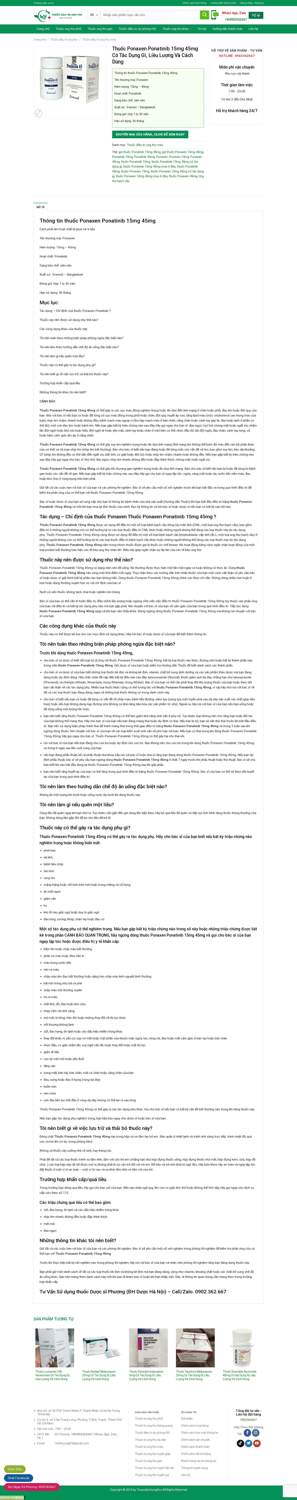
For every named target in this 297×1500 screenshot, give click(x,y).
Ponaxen (162, 157)
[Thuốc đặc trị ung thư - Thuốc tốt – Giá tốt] (58, 15)
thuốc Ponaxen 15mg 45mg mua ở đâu (141, 176)
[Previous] (34, 1362)
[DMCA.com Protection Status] (12, 1497)
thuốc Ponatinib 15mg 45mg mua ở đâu (149, 166)
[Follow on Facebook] (247, 1433)
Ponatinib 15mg (122, 157)
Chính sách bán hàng (194, 2)
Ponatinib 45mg (144, 157)
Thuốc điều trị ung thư (64, 39)
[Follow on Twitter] (248, 1443)
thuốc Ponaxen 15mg (135, 171)
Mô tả (40, 207)
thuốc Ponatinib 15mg (135, 161)
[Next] (263, 1362)
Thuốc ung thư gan (100, 29)
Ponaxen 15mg (179, 157)
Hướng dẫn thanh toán (223, 2)
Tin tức (202, 29)
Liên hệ (253, 29)
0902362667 (248, 1420)
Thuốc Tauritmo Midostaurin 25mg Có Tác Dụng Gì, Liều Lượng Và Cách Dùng (194, 1375)
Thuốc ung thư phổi (68, 29)
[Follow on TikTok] (240, 1443)
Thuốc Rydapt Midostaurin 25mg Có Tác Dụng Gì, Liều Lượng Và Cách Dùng (99, 1375)
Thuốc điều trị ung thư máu (99, 39)
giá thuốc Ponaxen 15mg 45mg (182, 152)
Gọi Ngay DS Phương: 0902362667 (32, 1487)
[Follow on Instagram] (255, 1433)
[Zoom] (38, 113)
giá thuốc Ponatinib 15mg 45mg (140, 152)
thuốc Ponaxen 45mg (183, 176)
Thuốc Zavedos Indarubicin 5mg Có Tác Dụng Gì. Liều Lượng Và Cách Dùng (146, 1375)
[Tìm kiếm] (204, 14)
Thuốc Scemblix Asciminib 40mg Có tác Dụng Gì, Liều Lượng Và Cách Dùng (239, 1375)
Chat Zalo (15, 1469)
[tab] (40, 207)
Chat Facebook (18, 1478)
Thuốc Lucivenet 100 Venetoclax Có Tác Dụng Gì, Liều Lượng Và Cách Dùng (52, 1375)
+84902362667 (236, 19)
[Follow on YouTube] (257, 1443)
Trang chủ (43, 29)
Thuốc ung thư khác (175, 29)
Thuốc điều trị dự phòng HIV (137, 29)
